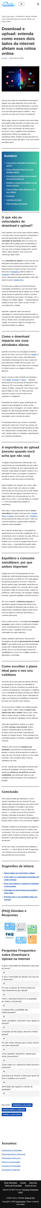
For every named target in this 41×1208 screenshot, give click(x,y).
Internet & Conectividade (12, 1114)
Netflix (8, 380)
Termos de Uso (30, 1186)
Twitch (23, 380)
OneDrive (33, 516)
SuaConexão (20, 1202)
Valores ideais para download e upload (19, 873)
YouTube (15, 380)
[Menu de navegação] (21, 4)
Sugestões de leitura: (14, 200)
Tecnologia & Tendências (11, 1170)
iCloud (11, 516)
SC (6, 58)
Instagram (5, 274)
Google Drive (18, 280)
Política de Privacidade (13, 1186)
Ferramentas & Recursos (11, 1158)
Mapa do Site (30, 1198)
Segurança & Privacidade (11, 1166)
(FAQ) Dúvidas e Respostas (16, 204)
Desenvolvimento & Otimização (14, 1109)
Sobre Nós (33, 1183)
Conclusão (10, 196)
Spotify (34, 354)
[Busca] (38, 4)
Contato (23, 1183)
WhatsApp (15, 272)
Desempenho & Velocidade (22, 1105)
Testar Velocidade (8, 16)
